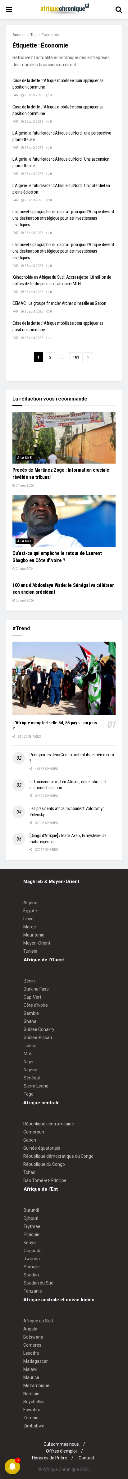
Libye (28, 918)
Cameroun (33, 1131)
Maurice (31, 1377)
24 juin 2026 (24, 485)
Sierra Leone (36, 1085)
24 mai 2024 (24, 568)
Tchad (29, 1172)
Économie (50, 35)
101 (76, 357)
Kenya (30, 1242)
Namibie (31, 1393)
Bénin (29, 980)
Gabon (29, 1140)
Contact (86, 1457)
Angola (30, 1328)
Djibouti (31, 1218)
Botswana (33, 1337)
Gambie (31, 1013)
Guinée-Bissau (38, 1037)
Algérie (30, 902)
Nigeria (30, 1069)
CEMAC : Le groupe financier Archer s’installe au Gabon (59, 303)
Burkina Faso (36, 989)
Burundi (31, 1210)
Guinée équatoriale (41, 1148)
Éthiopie (31, 1234)
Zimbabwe (33, 1425)
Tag (33, 35)
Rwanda (32, 1258)
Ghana (30, 1021)
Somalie (32, 1266)
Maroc (29, 926)
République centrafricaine (48, 1123)
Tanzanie (33, 1291)
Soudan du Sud (38, 1282)
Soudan (31, 1274)
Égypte (30, 910)
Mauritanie (33, 934)
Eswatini (31, 1409)
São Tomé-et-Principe (44, 1180)
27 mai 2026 (24, 600)
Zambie (31, 1417)
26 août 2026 (33, 95)
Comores (32, 1345)
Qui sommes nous (61, 1444)
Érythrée (32, 1226)
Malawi (30, 1369)
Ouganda (33, 1250)
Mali (28, 1053)
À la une (24, 458)
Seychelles (33, 1401)
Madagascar (35, 1361)
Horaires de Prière (49, 1457)
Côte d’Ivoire (36, 1005)
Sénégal (32, 1077)
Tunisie (30, 951)
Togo (29, 1094)
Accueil (18, 35)
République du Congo (44, 1164)
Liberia (30, 1045)
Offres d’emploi (61, 1451)
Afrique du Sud (38, 1320)
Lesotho (31, 1353)
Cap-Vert (32, 997)
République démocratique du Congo (58, 1156)
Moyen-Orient (36, 943)
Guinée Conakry (39, 1029)
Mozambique (36, 1385)
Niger (29, 1061)
